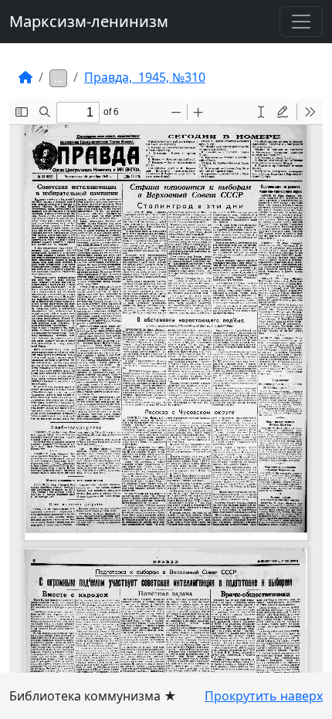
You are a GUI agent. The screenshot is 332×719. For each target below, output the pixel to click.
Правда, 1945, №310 (144, 77)
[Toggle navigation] (301, 21)
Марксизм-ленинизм (88, 21)
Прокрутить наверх (264, 695)
